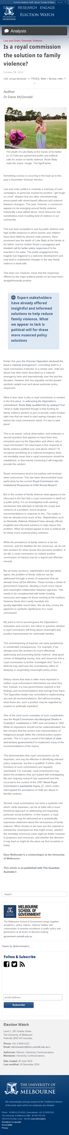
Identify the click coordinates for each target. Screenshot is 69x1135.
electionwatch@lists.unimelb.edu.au (30, 1047)
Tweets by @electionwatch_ (16, 946)
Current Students (21, 2)
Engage (47, 8)
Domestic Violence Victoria (22, 521)
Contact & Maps (47, 2)
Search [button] (60, 2)
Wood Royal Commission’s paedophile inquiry (30, 784)
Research (27, 8)
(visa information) (38, 1119)
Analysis (18, 31)
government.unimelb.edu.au (18, 936)
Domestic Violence (32, 40)
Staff (31, 2)
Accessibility (7, 1125)
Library (37, 2)
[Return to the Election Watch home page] (37, 15)
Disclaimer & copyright (11, 1122)
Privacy (5, 1128)
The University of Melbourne (9, 13)
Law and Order (12, 40)
